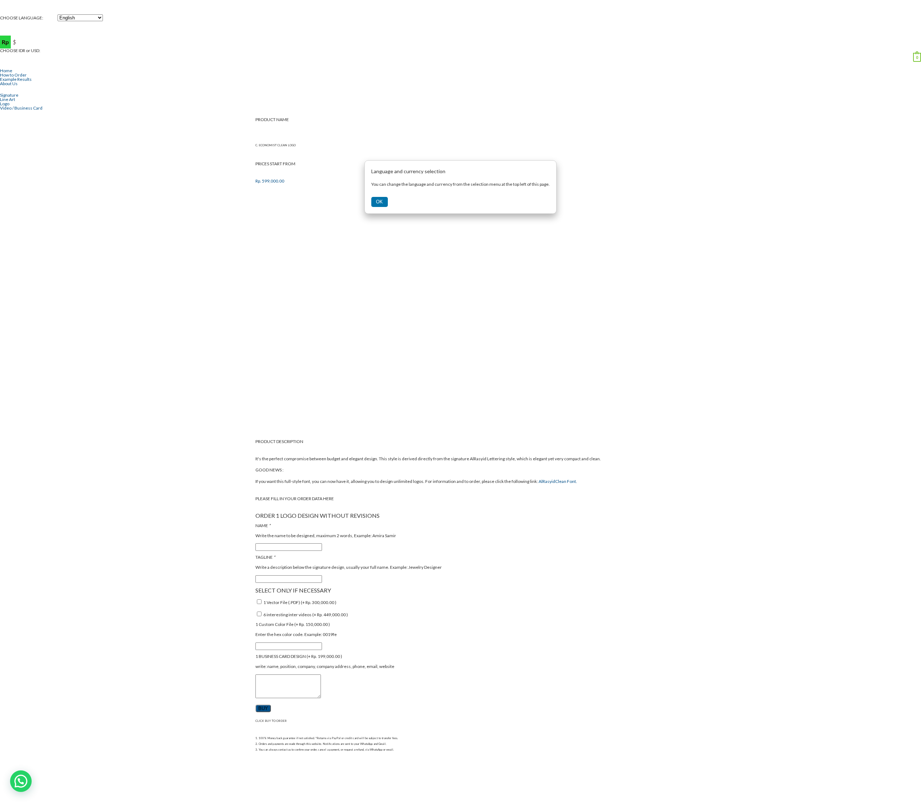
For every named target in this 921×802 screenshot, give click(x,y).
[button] (21, 781)
